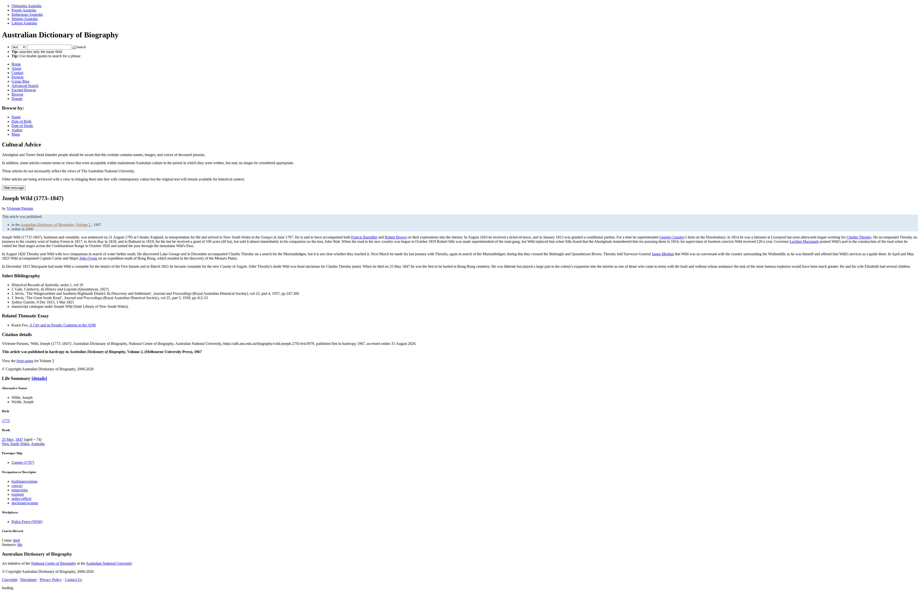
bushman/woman (24, 481)
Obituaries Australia (26, 6)
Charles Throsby (858, 237)
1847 (19, 439)
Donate (17, 99)
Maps (16, 134)
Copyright (9, 580)
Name (16, 117)
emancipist (20, 490)
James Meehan (663, 254)
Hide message (14, 188)
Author (17, 130)
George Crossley (672, 237)
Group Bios (20, 81)
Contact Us (73, 580)
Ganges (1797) (23, 462)
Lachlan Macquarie (804, 241)
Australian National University (109, 563)
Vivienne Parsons (20, 208)
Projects (17, 77)
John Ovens (88, 258)
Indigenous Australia (27, 14)
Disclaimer (28, 580)
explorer (18, 494)
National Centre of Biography (53, 563)
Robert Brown (396, 237)
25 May (7, 439)
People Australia (24, 10)
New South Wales (15, 444)
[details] (39, 378)
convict (17, 486)
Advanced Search (25, 86)
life (19, 545)
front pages (25, 361)
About (16, 68)
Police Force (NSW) (27, 522)
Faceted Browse (24, 90)
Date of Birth (21, 121)
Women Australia (25, 19)
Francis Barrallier (364, 237)
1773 (6, 421)
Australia (38, 444)
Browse (17, 94)
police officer (21, 499)
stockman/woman (25, 503)
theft (16, 540)
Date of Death (22, 126)
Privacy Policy (51, 580)
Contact (17, 73)
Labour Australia (24, 23)
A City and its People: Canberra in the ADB (62, 325)
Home (16, 64)
